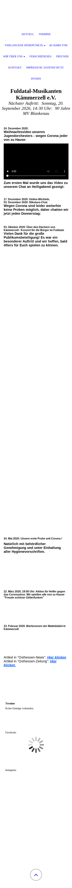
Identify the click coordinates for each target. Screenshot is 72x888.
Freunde (62, 56)
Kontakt (15, 67)
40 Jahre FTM (58, 45)
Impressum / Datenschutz (45, 67)
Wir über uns (13, 56)
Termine (45, 34)
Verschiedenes (40, 56)
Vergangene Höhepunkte (24, 45)
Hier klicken (56, 657)
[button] (36, 874)
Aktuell (27, 34)
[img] (36, 21)
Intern (36, 78)
